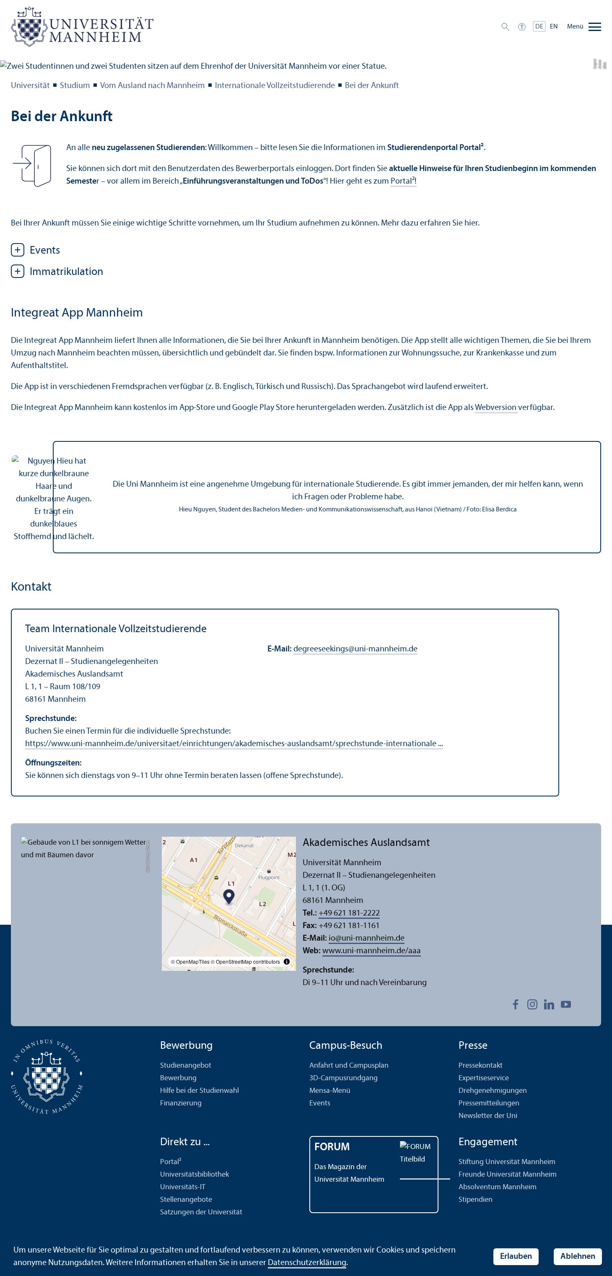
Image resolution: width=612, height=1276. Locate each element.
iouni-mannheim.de (367, 938)
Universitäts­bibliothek (194, 1175)
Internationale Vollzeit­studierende (275, 86)
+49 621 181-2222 (349, 913)
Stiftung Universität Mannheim (507, 1162)
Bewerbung (178, 1078)
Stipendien (476, 1200)
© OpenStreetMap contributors (245, 961)
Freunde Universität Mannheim (508, 1175)
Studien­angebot (185, 1066)
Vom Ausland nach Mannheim (152, 86)
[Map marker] (229, 897)
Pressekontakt (481, 1066)
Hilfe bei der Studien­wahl (199, 1091)
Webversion (496, 408)
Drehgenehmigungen (493, 1091)
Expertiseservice (484, 1078)
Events (319, 1103)
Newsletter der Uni (488, 1116)
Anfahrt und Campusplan (349, 1066)
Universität (30, 86)
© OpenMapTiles (190, 961)
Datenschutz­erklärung (307, 1263)
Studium (75, 86)
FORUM (332, 1147)
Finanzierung (181, 1103)
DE (539, 26)
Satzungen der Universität (201, 1212)
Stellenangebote (186, 1200)
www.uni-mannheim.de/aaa (371, 951)
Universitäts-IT (182, 1187)
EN (554, 26)
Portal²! (404, 181)
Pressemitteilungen (489, 1103)
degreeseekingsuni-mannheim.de (355, 649)
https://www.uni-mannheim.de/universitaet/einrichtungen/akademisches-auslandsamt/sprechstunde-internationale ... (234, 744)
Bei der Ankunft (372, 86)
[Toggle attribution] (287, 962)
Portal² (171, 1162)
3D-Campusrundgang (343, 1078)
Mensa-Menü (329, 1091)
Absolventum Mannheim (498, 1187)
